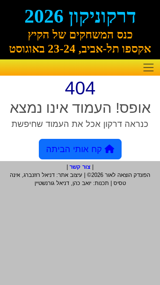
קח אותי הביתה (75, 149)
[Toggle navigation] (148, 67)
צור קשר (80, 167)
